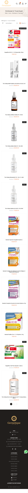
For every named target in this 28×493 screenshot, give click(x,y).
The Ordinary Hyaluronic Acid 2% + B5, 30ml (14, 208)
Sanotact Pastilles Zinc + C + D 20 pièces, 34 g (14, 334)
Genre (10, 13)
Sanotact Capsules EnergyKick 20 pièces (14, 239)
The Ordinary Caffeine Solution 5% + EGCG (14, 114)
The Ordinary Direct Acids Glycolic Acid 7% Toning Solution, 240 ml (14, 398)
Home (6, 13)
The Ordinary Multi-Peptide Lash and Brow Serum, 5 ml (14, 83)
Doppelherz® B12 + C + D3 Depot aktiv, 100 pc (14, 52)
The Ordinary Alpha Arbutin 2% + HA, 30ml (14, 146)
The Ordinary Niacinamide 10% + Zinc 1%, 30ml (14, 177)
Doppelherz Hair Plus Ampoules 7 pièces (14, 365)
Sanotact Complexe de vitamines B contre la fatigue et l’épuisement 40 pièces (14, 272)
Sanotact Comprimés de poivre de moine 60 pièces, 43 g (14, 303)
